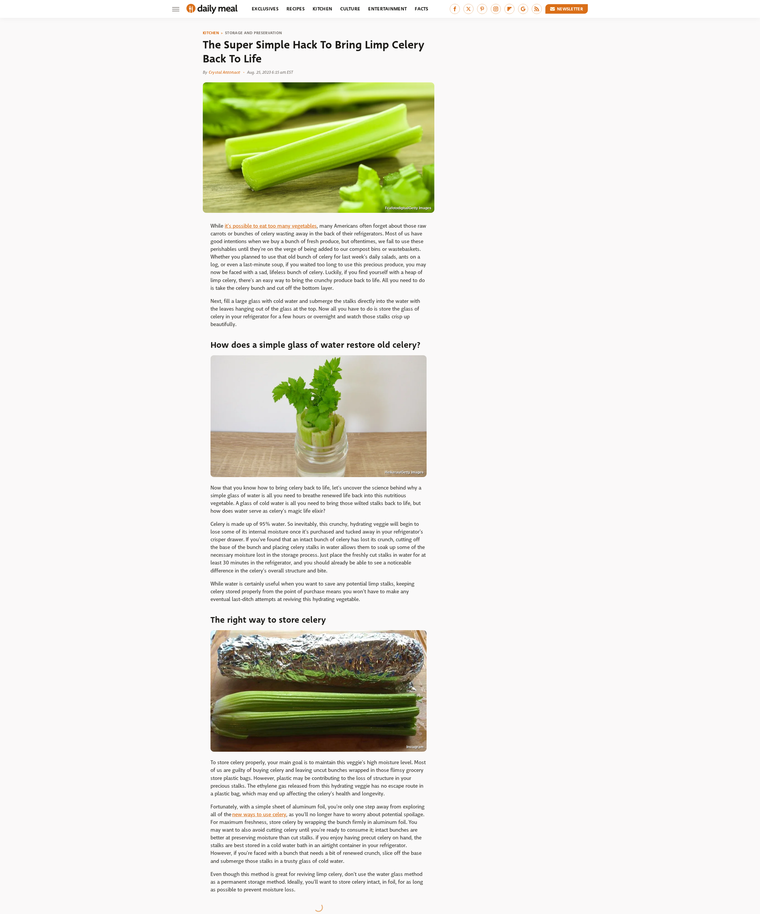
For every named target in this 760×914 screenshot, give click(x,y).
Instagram (415, 747)
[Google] (523, 9)
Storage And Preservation (253, 33)
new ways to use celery (259, 814)
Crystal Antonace (224, 72)
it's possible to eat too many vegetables (271, 226)
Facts (421, 8)
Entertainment (387, 8)
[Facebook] (455, 9)
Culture (350, 8)
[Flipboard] (509, 9)
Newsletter (570, 9)
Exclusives (265, 8)
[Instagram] (496, 9)
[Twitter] (468, 9)
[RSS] (537, 9)
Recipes (295, 8)
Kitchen (322, 8)
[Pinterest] (482, 9)
